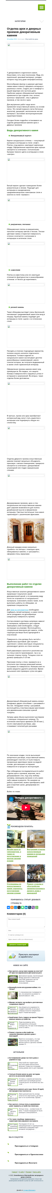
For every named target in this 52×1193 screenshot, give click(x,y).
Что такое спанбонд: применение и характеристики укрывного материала (23, 1120)
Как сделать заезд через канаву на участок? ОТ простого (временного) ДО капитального (26, 972)
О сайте (21, 1172)
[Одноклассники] (12, 907)
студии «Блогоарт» (29, 1190)
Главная (14, 1172)
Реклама (28, 1172)
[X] (19, 907)
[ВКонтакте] (8, 907)
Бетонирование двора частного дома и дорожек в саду (23, 1059)
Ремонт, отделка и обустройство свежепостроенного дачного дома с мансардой (36, 888)
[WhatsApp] (36, 907)
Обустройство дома (31, 39)
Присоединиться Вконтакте (26, 1163)
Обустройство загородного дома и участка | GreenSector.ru (21, 7)
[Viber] (33, 907)
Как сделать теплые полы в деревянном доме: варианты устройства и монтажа (24, 1105)
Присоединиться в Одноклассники (29, 1154)
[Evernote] (22, 907)
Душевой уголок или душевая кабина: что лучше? (25, 988)
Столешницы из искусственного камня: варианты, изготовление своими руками (15, 888)
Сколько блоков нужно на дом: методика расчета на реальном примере (24, 1075)
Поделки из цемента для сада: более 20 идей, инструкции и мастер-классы (26, 1090)
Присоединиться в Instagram (26, 1146)
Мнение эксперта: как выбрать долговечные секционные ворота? (26, 1003)
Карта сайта (37, 1172)
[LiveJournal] (29, 907)
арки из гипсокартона (19, 610)
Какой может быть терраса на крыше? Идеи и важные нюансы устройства (26, 1018)
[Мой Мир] (15, 907)
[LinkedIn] (26, 907)
